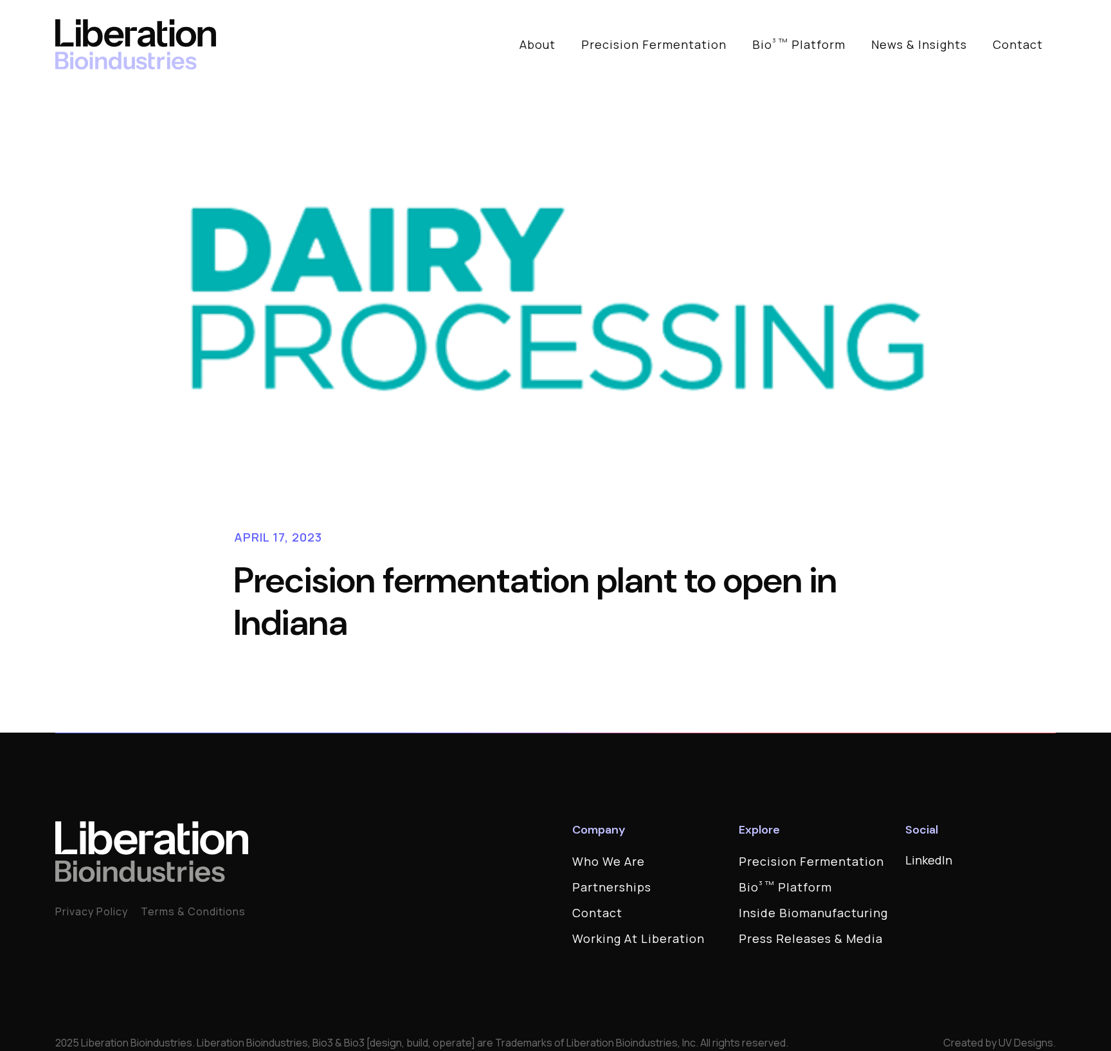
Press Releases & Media (811, 938)
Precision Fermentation (654, 44)
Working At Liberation (638, 938)
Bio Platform (798, 44)
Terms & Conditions (193, 911)
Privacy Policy (91, 911)
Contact (1018, 44)
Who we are (608, 861)
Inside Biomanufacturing (813, 912)
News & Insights (919, 44)
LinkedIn (928, 860)
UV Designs (1025, 1043)
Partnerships (611, 887)
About (537, 44)
